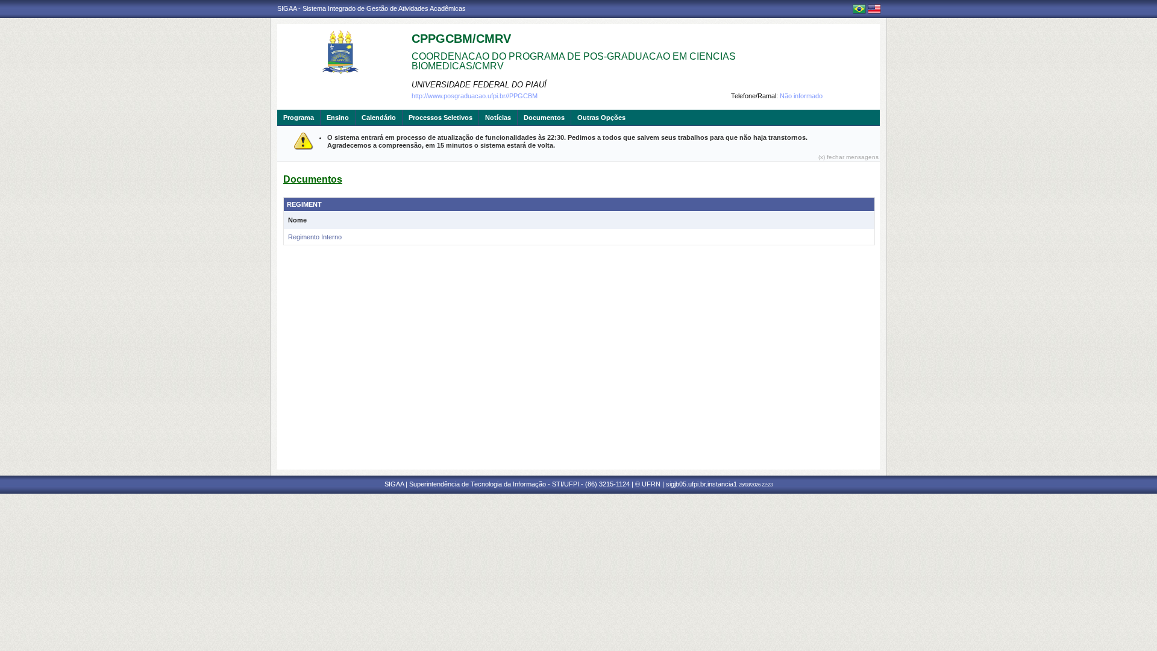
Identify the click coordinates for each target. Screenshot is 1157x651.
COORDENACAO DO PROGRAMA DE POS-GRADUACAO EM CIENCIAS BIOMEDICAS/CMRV (574, 61)
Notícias (498, 117)
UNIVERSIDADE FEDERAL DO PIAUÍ (479, 84)
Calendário (379, 117)
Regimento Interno (315, 237)
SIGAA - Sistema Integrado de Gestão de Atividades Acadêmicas (371, 8)
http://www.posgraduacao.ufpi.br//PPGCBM (475, 95)
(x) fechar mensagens (848, 157)
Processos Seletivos (440, 117)
